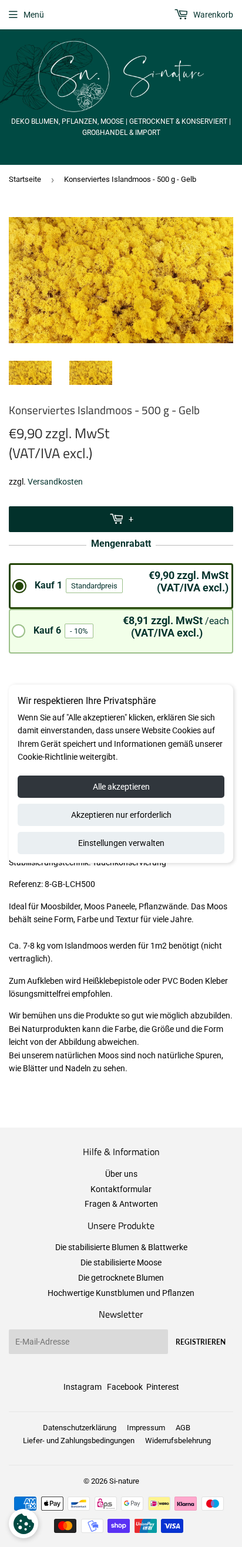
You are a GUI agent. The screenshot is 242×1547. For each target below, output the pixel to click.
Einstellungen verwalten (121, 843)
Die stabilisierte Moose (121, 1262)
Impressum (146, 1427)
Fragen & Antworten (121, 1204)
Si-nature (124, 1481)
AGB (183, 1427)
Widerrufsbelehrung (178, 1440)
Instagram (82, 1387)
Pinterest (162, 1387)
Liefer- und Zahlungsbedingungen (79, 1440)
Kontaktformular (121, 1189)
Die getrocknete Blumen (121, 1277)
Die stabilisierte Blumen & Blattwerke (121, 1247)
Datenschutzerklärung (79, 1427)
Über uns (121, 1174)
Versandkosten (55, 481)
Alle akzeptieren (121, 786)
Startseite (25, 179)
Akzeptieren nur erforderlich (121, 815)
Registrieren (201, 1342)
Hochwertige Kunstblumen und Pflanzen (121, 1293)
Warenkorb (212, 14)
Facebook (125, 1387)
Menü (33, 14)
